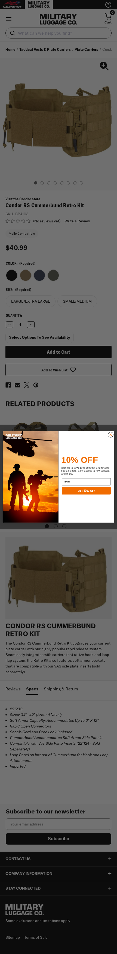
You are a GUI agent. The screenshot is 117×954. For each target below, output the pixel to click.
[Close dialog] (110, 435)
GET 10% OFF (86, 491)
